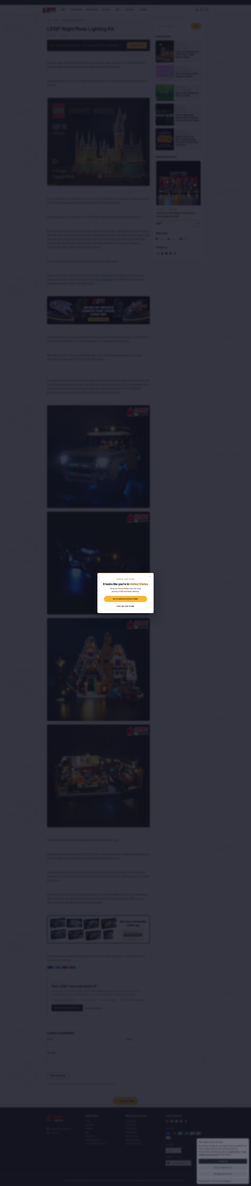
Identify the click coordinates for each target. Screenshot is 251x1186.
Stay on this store (125, 606)
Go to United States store (125, 599)
